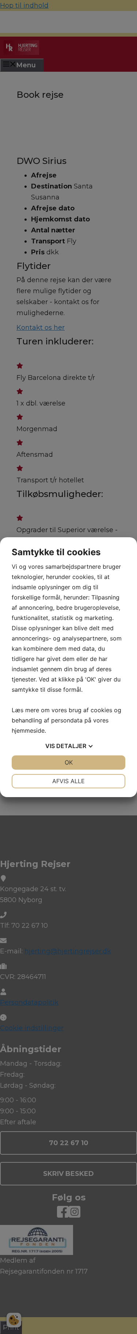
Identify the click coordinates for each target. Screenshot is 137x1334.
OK (69, 762)
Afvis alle (68, 781)
